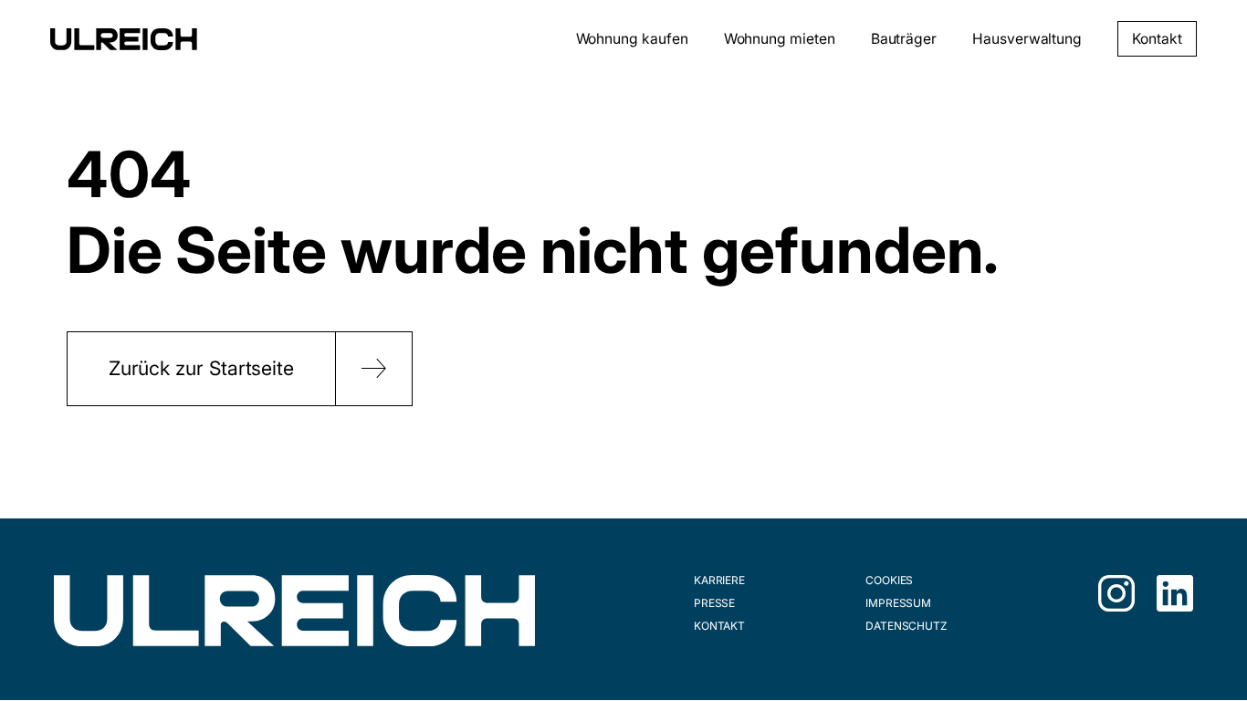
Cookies (889, 580)
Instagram (1116, 593)
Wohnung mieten (779, 38)
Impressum (898, 603)
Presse (715, 603)
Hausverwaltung (1027, 38)
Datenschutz (906, 626)
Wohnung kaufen (632, 38)
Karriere (719, 580)
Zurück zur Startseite (201, 368)
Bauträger (904, 38)
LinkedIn (1175, 593)
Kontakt (1156, 38)
